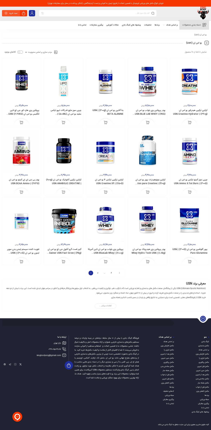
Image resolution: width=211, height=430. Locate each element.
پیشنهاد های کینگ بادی (200, 411)
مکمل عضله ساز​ (203, 383)
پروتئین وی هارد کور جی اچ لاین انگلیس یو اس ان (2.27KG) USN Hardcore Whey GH (23, 114)
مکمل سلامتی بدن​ (202, 378)
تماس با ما (205, 407)
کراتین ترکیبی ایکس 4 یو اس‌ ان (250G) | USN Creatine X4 (109, 181)
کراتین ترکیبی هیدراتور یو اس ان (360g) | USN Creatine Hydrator (190, 112)
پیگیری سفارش (203, 403)
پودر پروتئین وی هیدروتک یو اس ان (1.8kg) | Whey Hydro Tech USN (148, 251)
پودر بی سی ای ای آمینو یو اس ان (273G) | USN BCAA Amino (24, 181)
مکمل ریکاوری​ (204, 362)
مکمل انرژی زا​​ (204, 358)
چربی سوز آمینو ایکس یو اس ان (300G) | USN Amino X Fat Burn (190, 181)
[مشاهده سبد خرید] (23, 14)
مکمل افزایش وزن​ (202, 354)
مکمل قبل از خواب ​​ (202, 387)
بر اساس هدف (203, 350)
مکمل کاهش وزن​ (202, 391)
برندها (207, 395)
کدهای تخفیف (168, 391)
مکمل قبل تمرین (203, 366)
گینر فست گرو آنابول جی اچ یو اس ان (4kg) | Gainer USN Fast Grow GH (64, 253)
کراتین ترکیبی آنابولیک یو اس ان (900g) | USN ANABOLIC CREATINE (63, 181)
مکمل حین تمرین (202, 370)
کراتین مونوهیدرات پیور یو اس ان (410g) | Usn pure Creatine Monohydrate (150, 183)
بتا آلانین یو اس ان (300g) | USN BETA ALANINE (107, 112)
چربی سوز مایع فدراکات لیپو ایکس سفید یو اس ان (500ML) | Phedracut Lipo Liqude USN (66, 114)
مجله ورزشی (204, 399)
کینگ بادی (205, 341)
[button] (189, 122)
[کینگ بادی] (203, 14)
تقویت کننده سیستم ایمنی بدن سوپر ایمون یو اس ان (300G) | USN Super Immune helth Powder (23, 253)
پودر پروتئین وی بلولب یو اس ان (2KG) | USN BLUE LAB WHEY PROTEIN (150, 114)
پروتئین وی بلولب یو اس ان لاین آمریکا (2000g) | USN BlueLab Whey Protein (105, 253)
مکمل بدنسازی (203, 345)
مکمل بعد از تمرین (202, 374)
